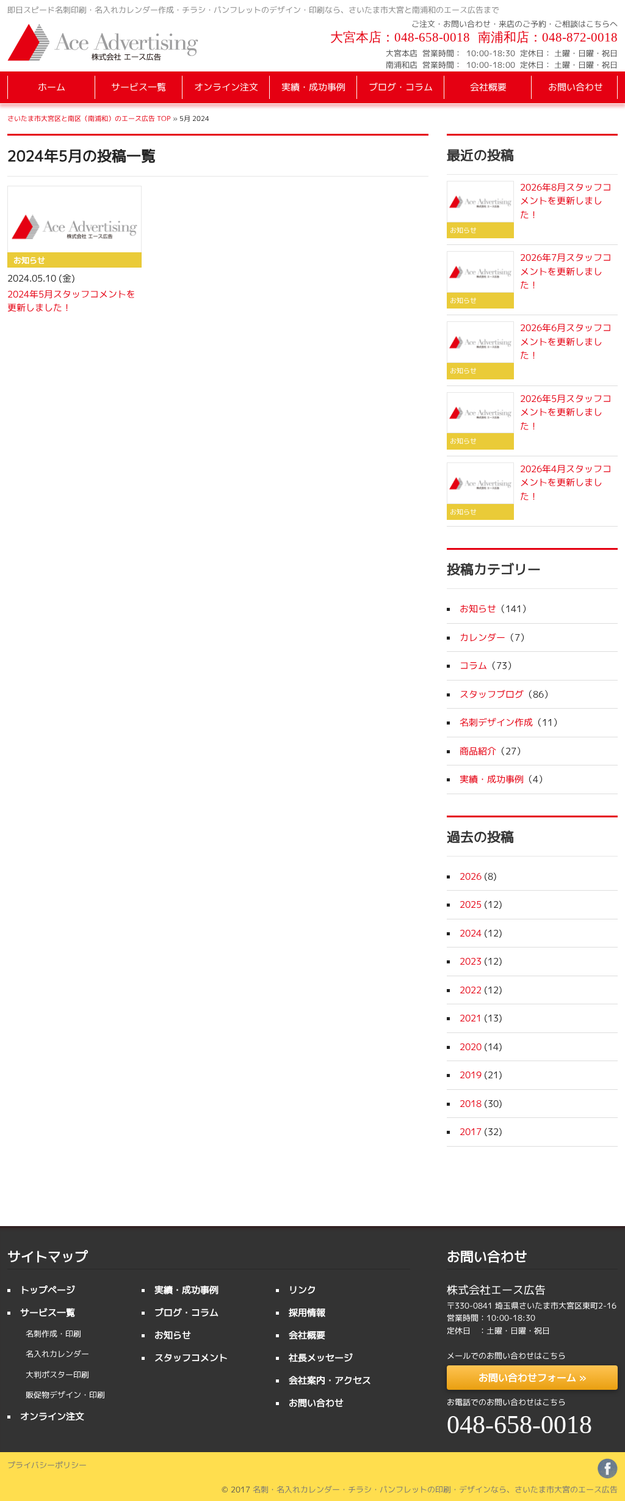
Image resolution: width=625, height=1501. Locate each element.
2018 (471, 1103)
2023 (471, 961)
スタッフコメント (191, 1357)
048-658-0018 (432, 37)
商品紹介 (478, 751)
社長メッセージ (321, 1357)
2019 (471, 1074)
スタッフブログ (492, 694)
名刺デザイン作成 (496, 722)
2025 (471, 904)
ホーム (51, 87)
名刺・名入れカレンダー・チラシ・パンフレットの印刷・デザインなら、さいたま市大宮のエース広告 (435, 1489)
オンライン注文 (226, 87)
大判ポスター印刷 (57, 1374)
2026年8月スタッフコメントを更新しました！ (566, 201)
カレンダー (482, 637)
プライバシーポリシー (47, 1464)
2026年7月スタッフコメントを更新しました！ (566, 271)
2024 (471, 933)
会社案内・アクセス (330, 1380)
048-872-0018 (580, 37)
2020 (471, 1046)
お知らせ (478, 608)
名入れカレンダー (57, 1353)
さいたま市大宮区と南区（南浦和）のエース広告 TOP (89, 118)
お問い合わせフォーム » (533, 1377)
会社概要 (488, 87)
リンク (302, 1290)
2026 (471, 876)
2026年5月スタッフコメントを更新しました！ (566, 412)
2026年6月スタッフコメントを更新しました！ (566, 341)
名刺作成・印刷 (53, 1333)
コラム (473, 665)
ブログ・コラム (401, 87)
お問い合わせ (575, 87)
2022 (471, 990)
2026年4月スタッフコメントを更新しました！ (566, 482)
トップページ (47, 1290)
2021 (471, 1018)
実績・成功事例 (313, 87)
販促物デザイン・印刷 (65, 1394)
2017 (471, 1131)
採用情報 (307, 1312)
